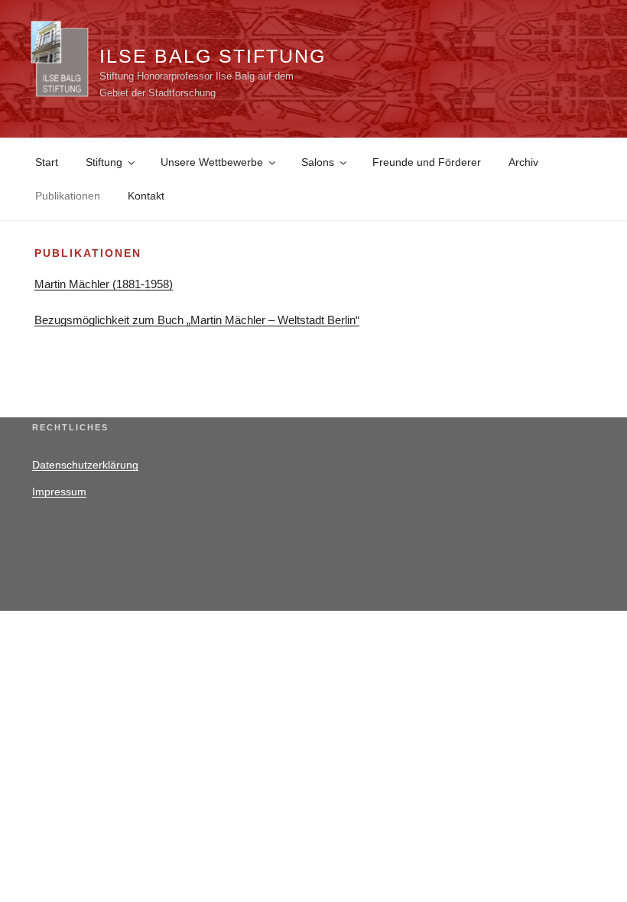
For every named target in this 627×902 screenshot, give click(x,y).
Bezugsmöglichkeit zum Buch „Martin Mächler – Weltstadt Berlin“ (196, 319)
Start (46, 162)
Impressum (59, 491)
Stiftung (104, 162)
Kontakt (146, 196)
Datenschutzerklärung (85, 465)
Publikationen (67, 196)
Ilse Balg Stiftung (212, 56)
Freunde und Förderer (426, 162)
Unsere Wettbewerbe (212, 162)
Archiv (523, 162)
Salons (317, 162)
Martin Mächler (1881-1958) (103, 283)
